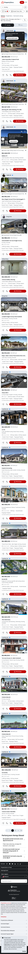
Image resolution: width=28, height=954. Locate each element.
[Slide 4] (14, 50)
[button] (3, 15)
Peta (21, 25)
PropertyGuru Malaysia (7, 920)
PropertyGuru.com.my (6, 903)
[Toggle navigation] (26, 2)
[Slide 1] (10, 190)
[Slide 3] (13, 50)
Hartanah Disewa (5, 927)
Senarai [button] (8, 25)
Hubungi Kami (4, 870)
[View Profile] (14, 30)
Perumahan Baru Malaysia (8, 930)
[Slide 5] (15, 50)
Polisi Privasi (7, 944)
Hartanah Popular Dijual (7, 934)
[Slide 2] (12, 50)
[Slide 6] (16, 190)
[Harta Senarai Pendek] (25, 35)
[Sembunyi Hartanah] (21, 85)
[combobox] (13, 7)
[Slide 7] (17, 190)
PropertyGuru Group (6, 867)
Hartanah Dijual (5, 923)
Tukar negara (4, 874)
